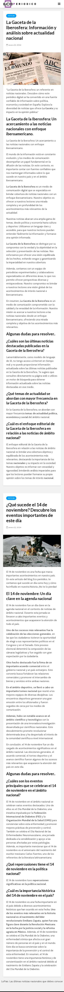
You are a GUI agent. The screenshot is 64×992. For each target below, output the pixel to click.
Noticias (11, 16)
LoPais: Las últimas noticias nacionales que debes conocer (32, 981)
